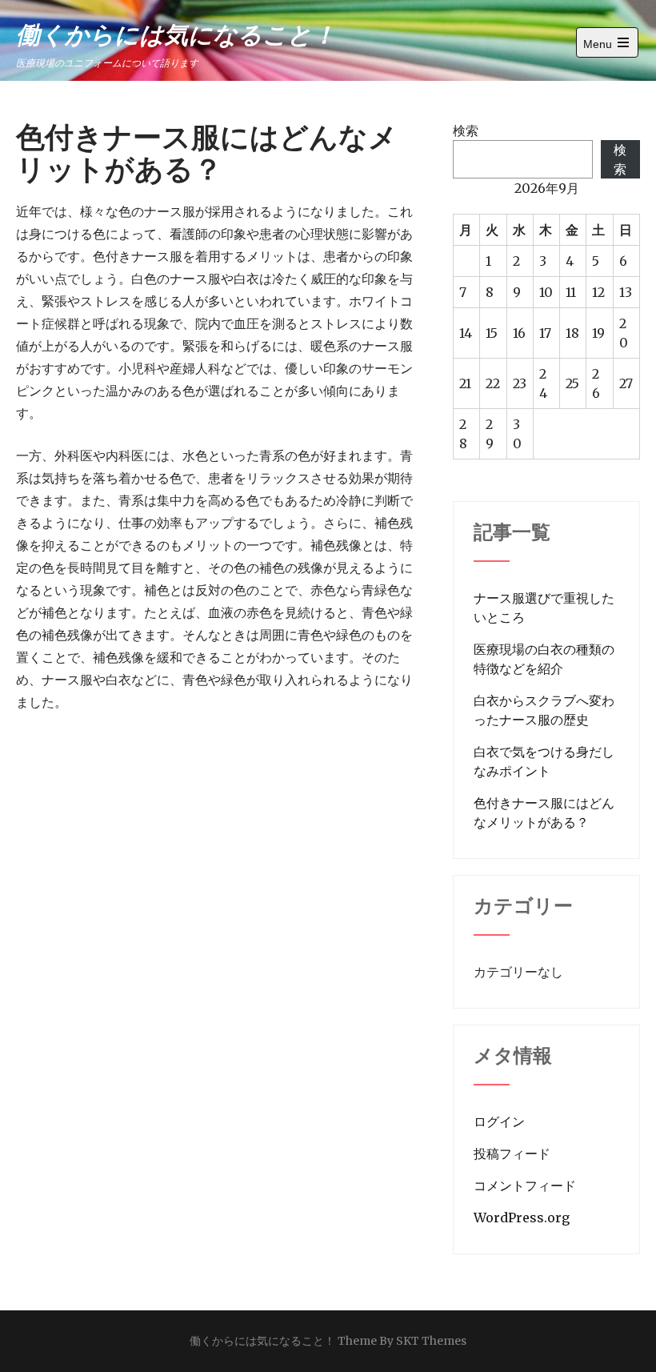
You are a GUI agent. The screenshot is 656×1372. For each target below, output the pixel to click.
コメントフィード (525, 1185)
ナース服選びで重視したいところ (544, 607)
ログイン (499, 1121)
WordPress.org (522, 1218)
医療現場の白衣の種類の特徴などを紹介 (544, 658)
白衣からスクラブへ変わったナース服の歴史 (544, 710)
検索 (465, 130)
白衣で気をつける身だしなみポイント (544, 761)
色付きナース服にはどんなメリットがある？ (544, 812)
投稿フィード (512, 1153)
